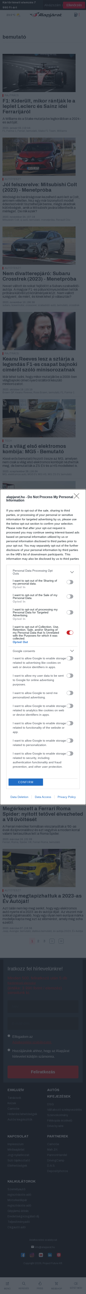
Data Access (43, 797)
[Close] (78, 497)
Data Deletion (19, 797)
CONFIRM (26, 782)
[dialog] (43, 647)
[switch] (70, 582)
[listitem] (43, 572)
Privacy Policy (67, 797)
